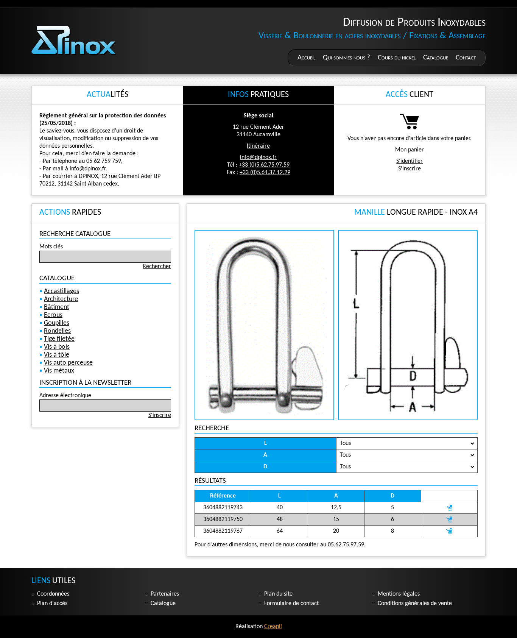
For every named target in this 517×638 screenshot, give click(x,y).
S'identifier (409, 161)
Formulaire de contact (291, 604)
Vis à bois (57, 347)
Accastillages (61, 291)
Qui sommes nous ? (346, 57)
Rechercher (157, 267)
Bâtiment (56, 307)
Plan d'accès (52, 604)
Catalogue (435, 57)
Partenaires (165, 594)
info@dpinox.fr (258, 157)
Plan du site (278, 594)
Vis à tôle (56, 355)
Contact (466, 57)
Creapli (273, 627)
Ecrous (53, 315)
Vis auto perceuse (68, 363)
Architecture (61, 299)
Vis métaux (59, 371)
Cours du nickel (397, 57)
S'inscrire (409, 169)
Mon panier (409, 150)
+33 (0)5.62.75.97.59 (264, 165)
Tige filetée (59, 339)
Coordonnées (53, 594)
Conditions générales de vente (415, 604)
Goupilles (56, 323)
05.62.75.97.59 (346, 545)
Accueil (306, 57)
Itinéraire (258, 146)
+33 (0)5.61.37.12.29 (265, 173)
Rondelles (57, 331)
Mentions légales (399, 594)
